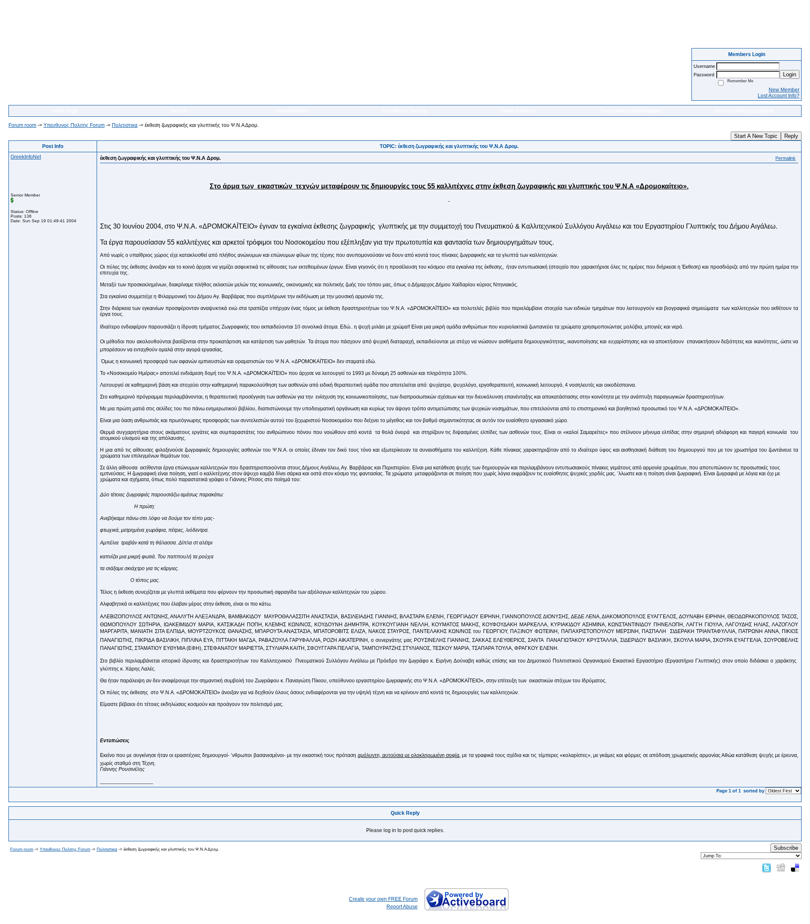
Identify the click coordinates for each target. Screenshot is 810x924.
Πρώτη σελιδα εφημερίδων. (744, 111)
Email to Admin (518, 111)
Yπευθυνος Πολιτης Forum (74, 125)
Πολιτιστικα (125, 125)
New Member (784, 90)
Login (789, 74)
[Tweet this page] (766, 867)
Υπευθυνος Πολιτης (404, 111)
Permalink (785, 158)
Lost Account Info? (778, 96)
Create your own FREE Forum (383, 899)
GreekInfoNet (292, 111)
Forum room (22, 125)
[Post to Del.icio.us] (795, 867)
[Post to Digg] (781, 867)
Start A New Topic (756, 136)
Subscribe (786, 848)
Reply (791, 136)
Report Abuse (402, 907)
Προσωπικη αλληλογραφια (631, 111)
